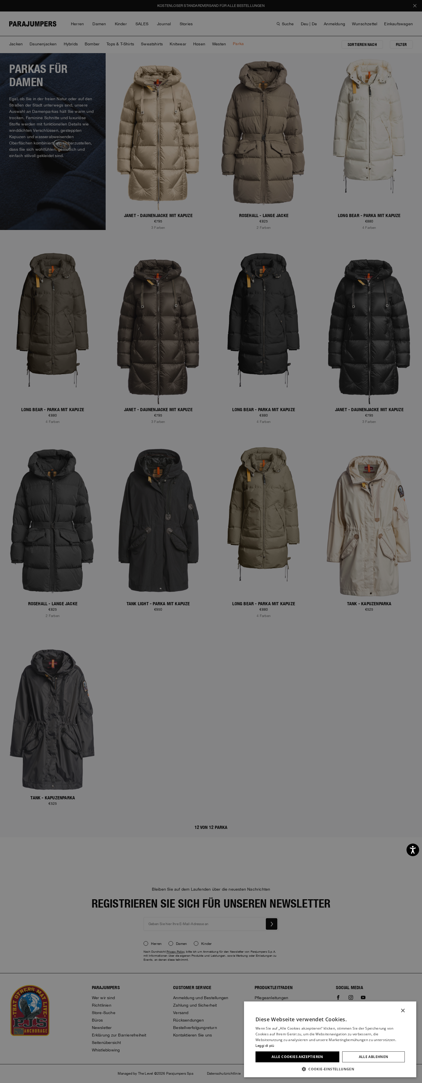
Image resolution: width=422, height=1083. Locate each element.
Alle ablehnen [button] (373, 1056)
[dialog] (211, 541)
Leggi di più (264, 1046)
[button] (330, 1069)
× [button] (402, 1011)
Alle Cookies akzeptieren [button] (297, 1056)
